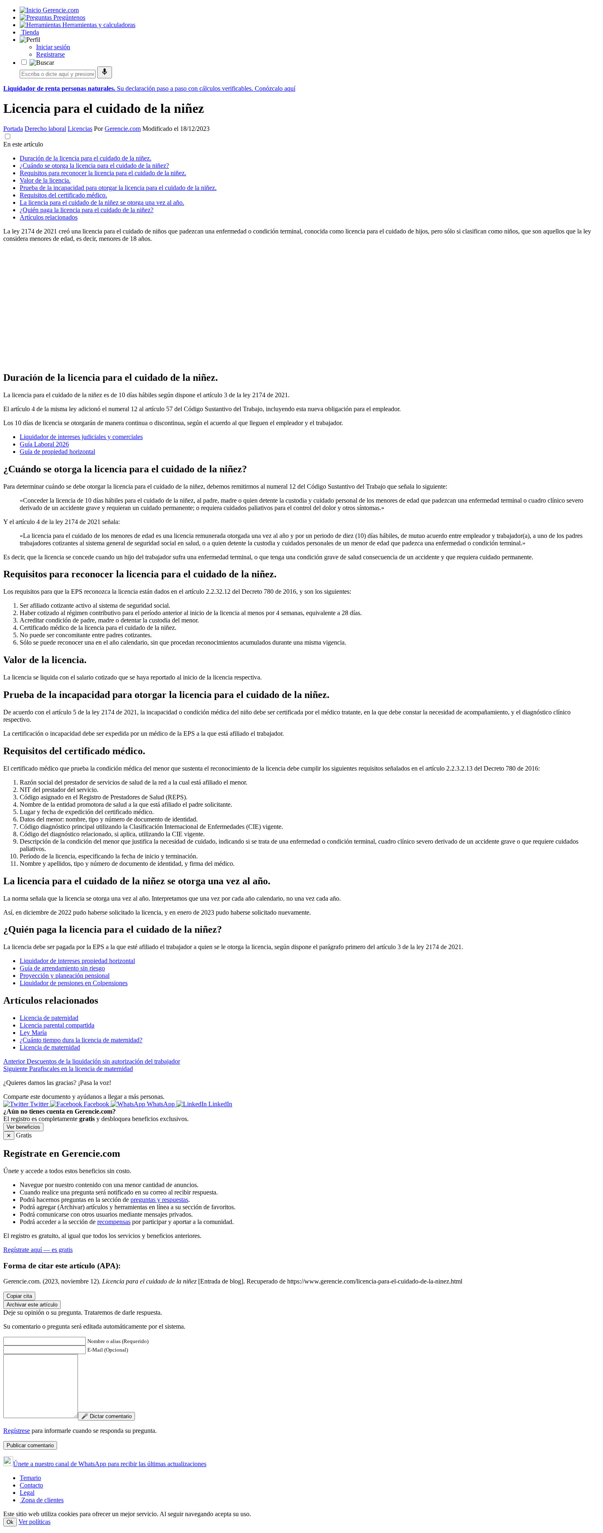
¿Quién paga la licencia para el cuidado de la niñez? (86, 209)
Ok (10, 1522)
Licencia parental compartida (57, 1025)
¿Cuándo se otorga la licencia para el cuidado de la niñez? (94, 165)
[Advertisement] (249, 306)
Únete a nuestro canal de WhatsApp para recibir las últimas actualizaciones (109, 1463)
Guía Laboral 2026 (44, 444)
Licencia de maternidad (50, 1047)
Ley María (33, 1032)
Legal (27, 1492)
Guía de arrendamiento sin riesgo (62, 968)
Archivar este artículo (32, 1305)
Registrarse (50, 54)
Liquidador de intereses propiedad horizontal (77, 960)
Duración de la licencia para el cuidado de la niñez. (85, 158)
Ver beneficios (23, 1127)
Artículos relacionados (49, 217)
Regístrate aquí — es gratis (38, 1249)
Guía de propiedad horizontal (57, 451)
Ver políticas (34, 1521)
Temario (30, 1477)
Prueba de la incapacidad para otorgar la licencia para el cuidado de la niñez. (118, 187)
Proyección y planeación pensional (65, 975)
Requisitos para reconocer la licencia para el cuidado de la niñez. (103, 172)
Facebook (96, 1104)
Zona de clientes (42, 1499)
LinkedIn (219, 1104)
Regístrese (16, 1430)
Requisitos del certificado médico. (63, 195)
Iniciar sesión (53, 46)
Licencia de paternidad (49, 1017)
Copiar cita (19, 1296)
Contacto (31, 1485)
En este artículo (23, 144)
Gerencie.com (123, 128)
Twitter (39, 1104)
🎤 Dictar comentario (106, 1416)
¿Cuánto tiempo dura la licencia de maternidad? (81, 1039)
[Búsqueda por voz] (104, 72)
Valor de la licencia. (45, 180)
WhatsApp (160, 1104)
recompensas (113, 1221)
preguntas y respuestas (159, 1199)
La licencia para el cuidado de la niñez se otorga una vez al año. (102, 202)
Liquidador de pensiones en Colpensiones (74, 982)
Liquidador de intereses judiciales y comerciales (81, 436)
